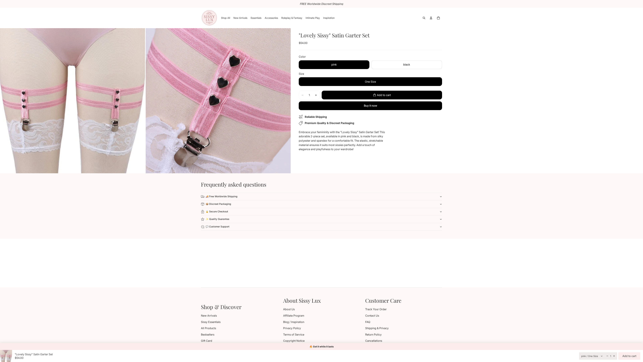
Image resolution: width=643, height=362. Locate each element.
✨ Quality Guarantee (217, 219)
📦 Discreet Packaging (218, 203)
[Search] (424, 18)
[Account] (431, 18)
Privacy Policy (292, 328)
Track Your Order (376, 309)
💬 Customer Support (217, 226)
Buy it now (370, 105)
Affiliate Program (293, 315)
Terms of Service (293, 334)
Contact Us (372, 315)
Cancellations (373, 340)
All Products (208, 328)
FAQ (367, 322)
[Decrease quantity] (607, 356)
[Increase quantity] (614, 356)
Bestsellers (207, 334)
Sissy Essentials (211, 322)
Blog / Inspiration (293, 322)
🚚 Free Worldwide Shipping (221, 196)
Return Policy (373, 334)
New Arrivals (209, 315)
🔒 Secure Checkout (217, 211)
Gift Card (206, 340)
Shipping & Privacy (377, 328)
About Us (289, 309)
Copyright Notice (294, 340)
